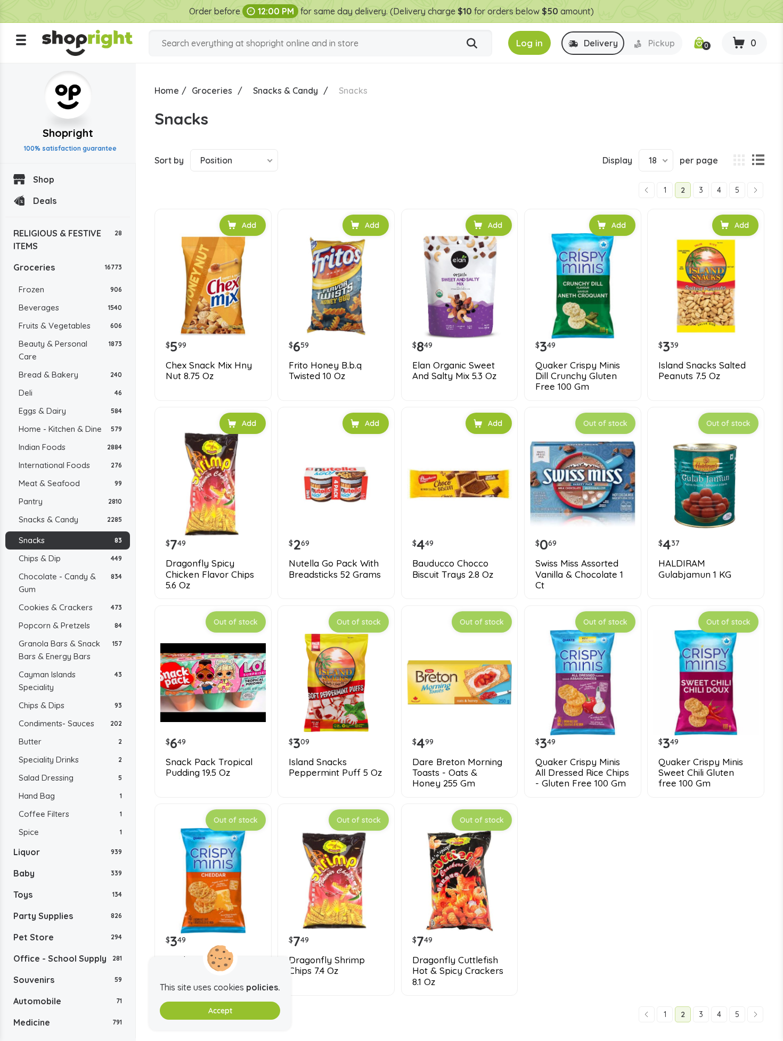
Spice (70, 832)
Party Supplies (67, 916)
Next (755, 190)
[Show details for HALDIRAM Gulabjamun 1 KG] (705, 484)
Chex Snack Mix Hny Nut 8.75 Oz (209, 370)
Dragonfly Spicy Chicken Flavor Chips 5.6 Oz (210, 574)
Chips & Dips (70, 705)
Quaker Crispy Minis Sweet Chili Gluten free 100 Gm (700, 773)
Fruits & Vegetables (70, 326)
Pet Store (67, 937)
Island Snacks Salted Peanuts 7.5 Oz (702, 370)
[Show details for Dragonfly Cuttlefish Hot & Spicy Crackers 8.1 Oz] (459, 880)
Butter (70, 741)
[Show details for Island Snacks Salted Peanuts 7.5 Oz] (705, 286)
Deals (44, 200)
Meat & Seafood (70, 483)
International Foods (70, 465)
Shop (43, 179)
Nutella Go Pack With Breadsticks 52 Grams (335, 568)
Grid (738, 160)
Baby (67, 873)
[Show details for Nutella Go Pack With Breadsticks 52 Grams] (336, 484)
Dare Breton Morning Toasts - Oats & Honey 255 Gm (457, 773)
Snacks (70, 540)
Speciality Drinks (70, 760)
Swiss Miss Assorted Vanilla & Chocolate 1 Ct (579, 574)
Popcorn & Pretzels (70, 625)
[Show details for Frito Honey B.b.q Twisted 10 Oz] (336, 286)
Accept (220, 1010)
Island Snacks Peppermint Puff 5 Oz (335, 767)
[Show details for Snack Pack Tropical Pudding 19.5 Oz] (213, 682)
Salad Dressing (70, 778)
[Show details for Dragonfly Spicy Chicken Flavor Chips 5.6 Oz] (213, 484)
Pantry (70, 501)
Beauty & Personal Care (70, 350)
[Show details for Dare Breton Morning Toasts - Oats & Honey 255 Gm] (459, 682)
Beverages (70, 307)
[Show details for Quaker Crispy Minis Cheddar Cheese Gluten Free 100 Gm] (213, 880)
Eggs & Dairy (70, 411)
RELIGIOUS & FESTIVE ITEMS (67, 239)
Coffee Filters (70, 814)
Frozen (70, 289)
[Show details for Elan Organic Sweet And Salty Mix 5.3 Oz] (459, 286)
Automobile (67, 1001)
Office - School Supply (67, 958)
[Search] (472, 44)
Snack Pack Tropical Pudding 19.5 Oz (209, 767)
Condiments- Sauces (70, 723)
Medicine (67, 1022)
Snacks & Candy (70, 519)
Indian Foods (70, 447)
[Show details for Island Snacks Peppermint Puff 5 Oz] (336, 682)
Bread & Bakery (70, 375)
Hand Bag (70, 796)
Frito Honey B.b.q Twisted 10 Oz (325, 370)
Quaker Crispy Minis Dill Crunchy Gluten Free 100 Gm (577, 376)
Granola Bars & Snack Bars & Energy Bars (70, 649)
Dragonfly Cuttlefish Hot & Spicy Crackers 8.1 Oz (457, 971)
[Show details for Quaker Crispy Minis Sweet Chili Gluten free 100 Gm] (705, 682)
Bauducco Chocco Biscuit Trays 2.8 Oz (452, 568)
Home (166, 90)
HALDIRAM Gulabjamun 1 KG (694, 568)
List (758, 160)
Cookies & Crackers (70, 607)
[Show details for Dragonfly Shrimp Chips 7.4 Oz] (336, 880)
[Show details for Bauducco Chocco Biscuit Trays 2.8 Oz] (459, 484)
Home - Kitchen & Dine (70, 429)
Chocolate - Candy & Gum (70, 582)
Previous (647, 190)
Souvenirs (67, 979)
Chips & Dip (70, 558)
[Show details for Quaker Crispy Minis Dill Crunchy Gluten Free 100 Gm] (582, 286)
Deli (70, 393)
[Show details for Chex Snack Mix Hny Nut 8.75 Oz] (213, 286)
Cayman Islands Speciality (70, 680)
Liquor (67, 852)
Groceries (67, 267)
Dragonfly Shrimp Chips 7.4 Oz (327, 965)
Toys (67, 894)
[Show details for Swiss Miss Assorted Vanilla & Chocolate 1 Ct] (582, 484)
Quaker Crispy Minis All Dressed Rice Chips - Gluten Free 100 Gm (582, 773)
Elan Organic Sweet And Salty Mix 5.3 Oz (454, 370)
